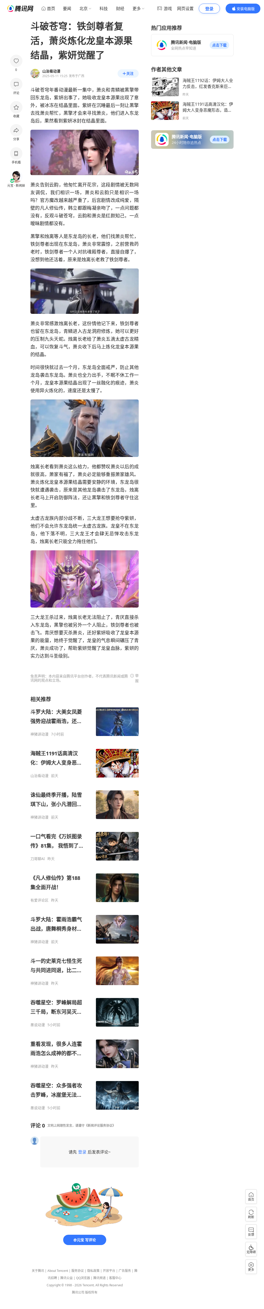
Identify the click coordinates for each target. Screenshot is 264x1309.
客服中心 (115, 1278)
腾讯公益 (66, 1278)
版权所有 (91, 1292)
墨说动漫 (37, 1025)
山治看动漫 (39, 776)
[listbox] (84, 903)
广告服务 (125, 1271)
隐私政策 (93, 1271)
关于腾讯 (38, 1271)
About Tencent (57, 1271)
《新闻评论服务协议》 (100, 1125)
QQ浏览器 (83, 1278)
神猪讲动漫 (39, 734)
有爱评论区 (39, 900)
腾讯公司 (78, 1292)
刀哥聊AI (37, 859)
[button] (219, 45)
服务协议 (77, 1271)
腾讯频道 (99, 1278)
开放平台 (109, 1271)
